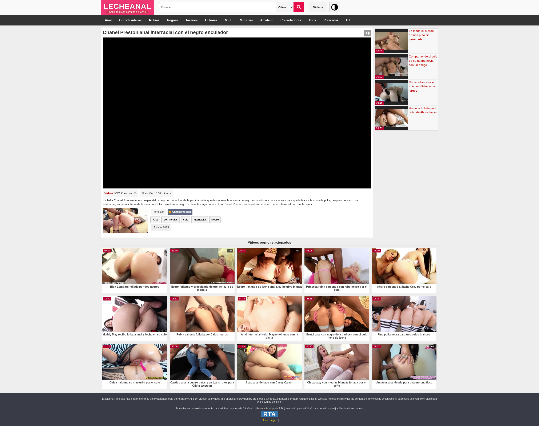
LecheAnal (127, 6)
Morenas (246, 20)
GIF (348, 20)
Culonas (211, 20)
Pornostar (331, 20)
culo (185, 219)
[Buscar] (299, 7)
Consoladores (290, 20)
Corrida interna (130, 20)
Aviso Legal (269, 420)
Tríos (312, 20)
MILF (228, 20)
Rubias (154, 20)
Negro (215, 219)
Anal (108, 20)
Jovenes (191, 20)
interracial (200, 219)
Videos (318, 7)
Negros (172, 20)
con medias (171, 219)
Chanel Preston (181, 211)
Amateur (266, 20)
